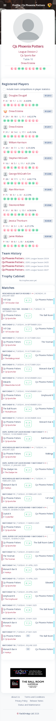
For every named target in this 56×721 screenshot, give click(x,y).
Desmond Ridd (16, 205)
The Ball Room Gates (43, 542)
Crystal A (7, 513)
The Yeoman (47, 341)
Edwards (7, 381)
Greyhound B (47, 395)
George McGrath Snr (20, 173)
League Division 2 (28, 51)
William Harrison (18, 142)
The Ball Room (46, 315)
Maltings (7, 355)
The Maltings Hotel (12, 358)
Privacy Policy (21, 700)
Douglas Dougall (18, 95)
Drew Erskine (28, 63)
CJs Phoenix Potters (13, 258)
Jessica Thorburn (18, 220)
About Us (15, 697)
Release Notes (36, 700)
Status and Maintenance (29, 704)
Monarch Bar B (46, 368)
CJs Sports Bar (28, 55)
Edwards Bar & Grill (12, 385)
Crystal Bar (9, 517)
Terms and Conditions (34, 697)
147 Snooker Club (12, 303)
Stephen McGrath (18, 158)
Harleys (8, 488)
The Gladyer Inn (10, 469)
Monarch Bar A (46, 421)
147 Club (7, 299)
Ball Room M (47, 438)
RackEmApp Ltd (26, 713)
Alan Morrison (16, 189)
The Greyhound (11, 599)
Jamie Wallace (16, 236)
